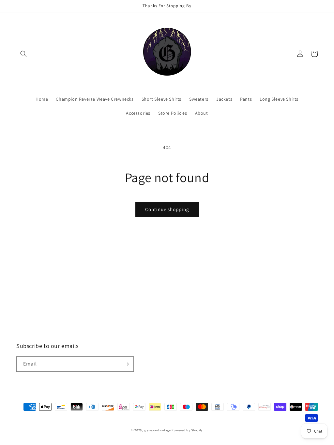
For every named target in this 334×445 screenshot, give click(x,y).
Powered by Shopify (187, 430)
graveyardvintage (157, 430)
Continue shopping (167, 209)
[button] (23, 54)
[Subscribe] (126, 364)
